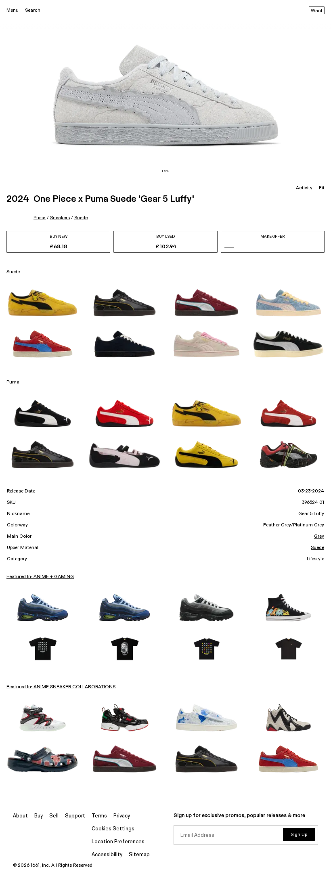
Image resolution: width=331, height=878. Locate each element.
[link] (42, 303)
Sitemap (139, 854)
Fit (322, 188)
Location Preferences (118, 841)
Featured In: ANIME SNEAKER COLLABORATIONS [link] (60, 687)
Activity (304, 188)
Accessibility (107, 854)
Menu (12, 10)
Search (32, 10)
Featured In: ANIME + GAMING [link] (40, 576)
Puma (40, 218)
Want (317, 10)
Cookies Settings (113, 829)
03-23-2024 (311, 491)
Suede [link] (13, 272)
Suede (81, 218)
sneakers (60, 218)
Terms (99, 816)
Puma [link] (12, 382)
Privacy (121, 816)
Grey (319, 536)
